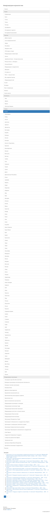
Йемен (6, 206)
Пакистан (6, 293)
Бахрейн (6, 132)
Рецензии (6, 448)
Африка (6, 101)
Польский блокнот (8, 64)
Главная (6, 9)
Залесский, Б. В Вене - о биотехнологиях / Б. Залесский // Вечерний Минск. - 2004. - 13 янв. (26, 484)
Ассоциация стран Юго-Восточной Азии (13, 379)
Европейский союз (8, 398)
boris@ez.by (8, 509)
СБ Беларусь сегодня (9, 51)
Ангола (6, 119)
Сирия (5, 316)
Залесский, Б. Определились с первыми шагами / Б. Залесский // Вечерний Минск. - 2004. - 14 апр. (27, 482)
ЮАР (5, 371)
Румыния (6, 308)
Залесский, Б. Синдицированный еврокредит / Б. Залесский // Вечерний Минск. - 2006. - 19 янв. (26, 477)
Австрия (6, 111)
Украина (6, 343)
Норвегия (6, 285)
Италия (6, 203)
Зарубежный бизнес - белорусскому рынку (13, 59)
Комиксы (6, 90)
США (5, 327)
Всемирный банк (8, 387)
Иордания (6, 190)
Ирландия (6, 198)
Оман (5, 290)
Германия (6, 164)
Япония (6, 374)
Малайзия (6, 256)
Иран (5, 195)
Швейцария (7, 358)
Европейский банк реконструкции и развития (14, 395)
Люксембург (7, 250)
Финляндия (7, 348)
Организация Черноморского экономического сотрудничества (17, 429)
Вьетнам (6, 156)
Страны (5, 109)
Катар (5, 214)
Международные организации (10, 377)
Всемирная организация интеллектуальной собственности (17, 382)
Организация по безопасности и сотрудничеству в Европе (16, 421)
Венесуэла (6, 153)
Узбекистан (7, 340)
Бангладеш (7, 130)
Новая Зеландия (8, 282)
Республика (7, 45)
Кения (5, 216)
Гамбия (6, 158)
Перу (5, 298)
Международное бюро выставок (11, 413)
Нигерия (6, 274)
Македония (7, 253)
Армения (6, 124)
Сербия (6, 314)
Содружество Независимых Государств (12, 435)
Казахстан (6, 208)
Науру (5, 269)
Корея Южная (7, 229)
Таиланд (6, 332)
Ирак (5, 193)
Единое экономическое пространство (12, 400)
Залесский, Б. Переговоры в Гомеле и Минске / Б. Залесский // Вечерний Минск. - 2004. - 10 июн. (27, 480)
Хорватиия (6, 353)
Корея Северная (8, 227)
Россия (6, 306)
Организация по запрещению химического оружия (15, 424)
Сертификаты (7, 27)
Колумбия (6, 224)
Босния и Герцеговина (9, 143)
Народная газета (8, 48)
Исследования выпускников (10, 32)
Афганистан (7, 127)
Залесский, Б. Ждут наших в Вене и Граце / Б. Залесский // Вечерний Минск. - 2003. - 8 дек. (25, 487)
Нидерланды (7, 277)
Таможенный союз (8, 440)
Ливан (5, 243)
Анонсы (6, 56)
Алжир (5, 116)
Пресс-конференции (8, 87)
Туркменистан (7, 335)
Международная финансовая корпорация (13, 408)
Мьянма (6, 266)
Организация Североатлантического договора (14, 427)
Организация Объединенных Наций (12, 419)
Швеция (6, 361)
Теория (5, 11)
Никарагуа (6, 279)
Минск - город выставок (9, 74)
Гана (5, 161)
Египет (6, 177)
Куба (5, 232)
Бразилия (6, 145)
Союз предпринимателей (10, 40)
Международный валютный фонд (11, 416)
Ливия (5, 245)
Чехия (5, 356)
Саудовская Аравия (8, 311)
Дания (5, 172)
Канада (6, 211)
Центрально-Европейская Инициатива (12, 442)
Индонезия (6, 187)
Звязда (6, 43)
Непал (5, 272)
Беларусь (6, 135)
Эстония (6, 369)
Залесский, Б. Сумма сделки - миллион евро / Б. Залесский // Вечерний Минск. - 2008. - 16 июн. (26, 461)
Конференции (7, 14)
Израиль (6, 182)
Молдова (6, 261)
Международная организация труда (12, 406)
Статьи (6, 19)
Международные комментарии (11, 53)
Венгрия (6, 151)
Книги (5, 17)
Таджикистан (7, 329)
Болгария (6, 140)
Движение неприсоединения (10, 390)
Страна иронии (7, 93)
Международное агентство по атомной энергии (14, 411)
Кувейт (6, 235)
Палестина (6, 295)
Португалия (7, 303)
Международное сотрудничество (11, 66)
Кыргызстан (7, 237)
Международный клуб (9, 80)
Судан (5, 324)
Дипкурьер (6, 69)
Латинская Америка (8, 106)
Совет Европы (7, 432)
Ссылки (5, 82)
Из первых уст (7, 72)
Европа (6, 103)
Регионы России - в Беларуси (10, 61)
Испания (6, 201)
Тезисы (6, 22)
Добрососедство (8, 38)
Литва (5, 248)
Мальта (6, 258)
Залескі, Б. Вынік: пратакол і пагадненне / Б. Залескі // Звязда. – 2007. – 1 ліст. (23, 464)
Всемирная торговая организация (11, 385)
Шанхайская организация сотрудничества (13, 445)
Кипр (5, 219)
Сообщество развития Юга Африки (12, 437)
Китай (5, 222)
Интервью (6, 85)
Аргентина (6, 122)
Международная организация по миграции (13, 403)
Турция (6, 337)
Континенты (6, 95)
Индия (5, 185)
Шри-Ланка (7, 364)
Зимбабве (6, 180)
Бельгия (6, 137)
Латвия (6, 240)
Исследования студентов (9, 30)
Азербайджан (7, 114)
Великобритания (8, 148)
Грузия (6, 169)
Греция (6, 166)
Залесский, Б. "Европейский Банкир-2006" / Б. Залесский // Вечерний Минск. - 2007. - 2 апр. (26, 468)
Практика (6, 35)
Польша (6, 300)
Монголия (6, 264)
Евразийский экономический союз (11, 392)
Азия (5, 98)
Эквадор (6, 366)
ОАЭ (5, 287)
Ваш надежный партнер (9, 77)
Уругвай (6, 345)
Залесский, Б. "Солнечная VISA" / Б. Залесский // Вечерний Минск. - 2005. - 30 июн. (24, 479)
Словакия (6, 319)
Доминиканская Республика (10, 174)
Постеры (6, 24)
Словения (6, 321)
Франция (6, 350)
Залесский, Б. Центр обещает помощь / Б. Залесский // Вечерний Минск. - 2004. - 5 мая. (25, 481)
